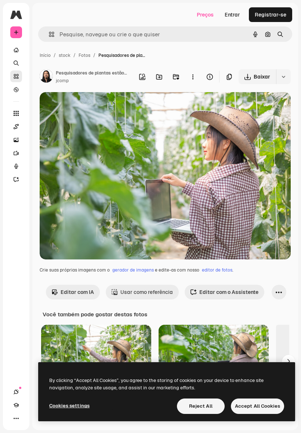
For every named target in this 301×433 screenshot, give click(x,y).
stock (64, 55)
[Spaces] (16, 126)
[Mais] (16, 418)
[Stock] (16, 76)
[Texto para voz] (16, 166)
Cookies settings (69, 406)
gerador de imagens (133, 270)
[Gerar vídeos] (16, 153)
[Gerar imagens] (16, 140)
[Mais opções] (192, 76)
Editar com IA (77, 292)
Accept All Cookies (257, 406)
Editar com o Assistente (228, 292)
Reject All (201, 406)
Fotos (84, 55)
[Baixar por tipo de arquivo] (283, 76)
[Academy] (16, 405)
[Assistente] (16, 179)
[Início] (16, 50)
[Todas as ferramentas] (16, 113)
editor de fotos (217, 270)
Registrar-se (270, 14)
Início (45, 55)
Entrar (232, 14)
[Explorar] (16, 89)
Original (86, 106)
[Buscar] (16, 63)
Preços (205, 14)
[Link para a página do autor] (46, 77)
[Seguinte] (288, 361)
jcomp (62, 81)
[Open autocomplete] (49, 34)
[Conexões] (16, 392)
